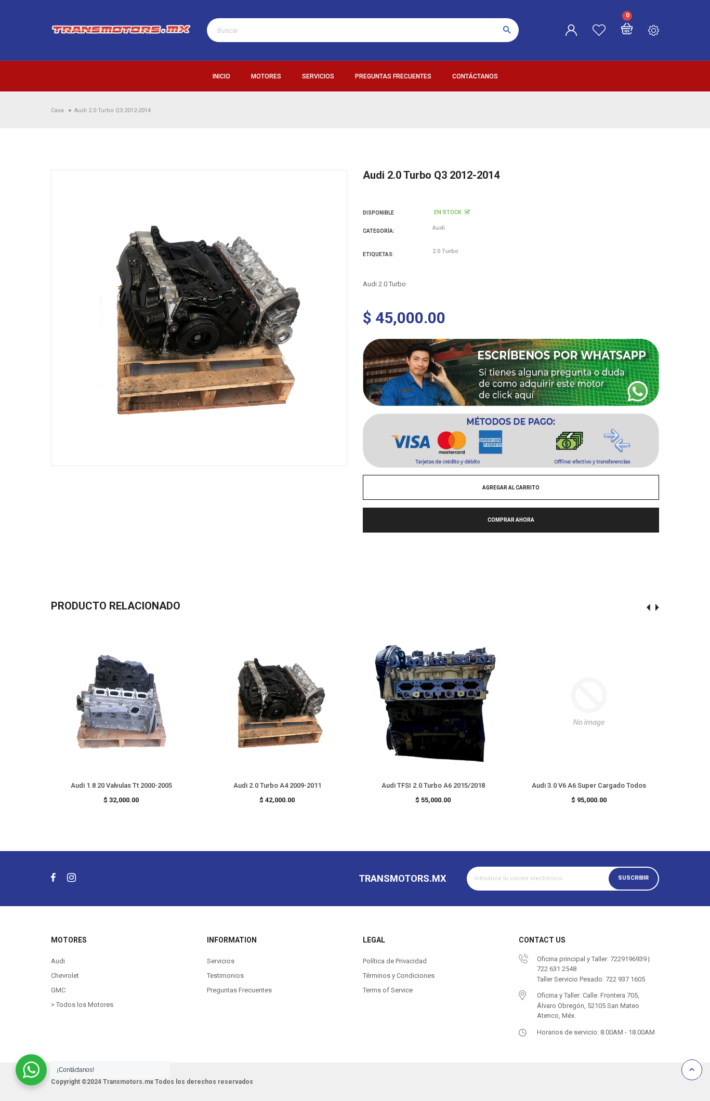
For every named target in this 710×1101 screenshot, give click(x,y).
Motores (266, 76)
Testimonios (225, 975)
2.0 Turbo (445, 251)
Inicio (221, 76)
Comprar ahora (511, 520)
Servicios (318, 76)
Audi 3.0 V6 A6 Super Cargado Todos (589, 785)
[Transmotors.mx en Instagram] (71, 878)
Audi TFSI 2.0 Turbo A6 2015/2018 (433, 785)
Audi (438, 227)
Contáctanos (475, 76)
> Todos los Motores (82, 1005)
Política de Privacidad (395, 961)
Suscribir (633, 878)
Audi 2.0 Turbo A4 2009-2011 (277, 785)
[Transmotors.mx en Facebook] (53, 878)
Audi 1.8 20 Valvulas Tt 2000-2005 (121, 785)
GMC (58, 990)
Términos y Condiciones (399, 975)
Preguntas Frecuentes (393, 76)
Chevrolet (65, 975)
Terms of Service (388, 990)
